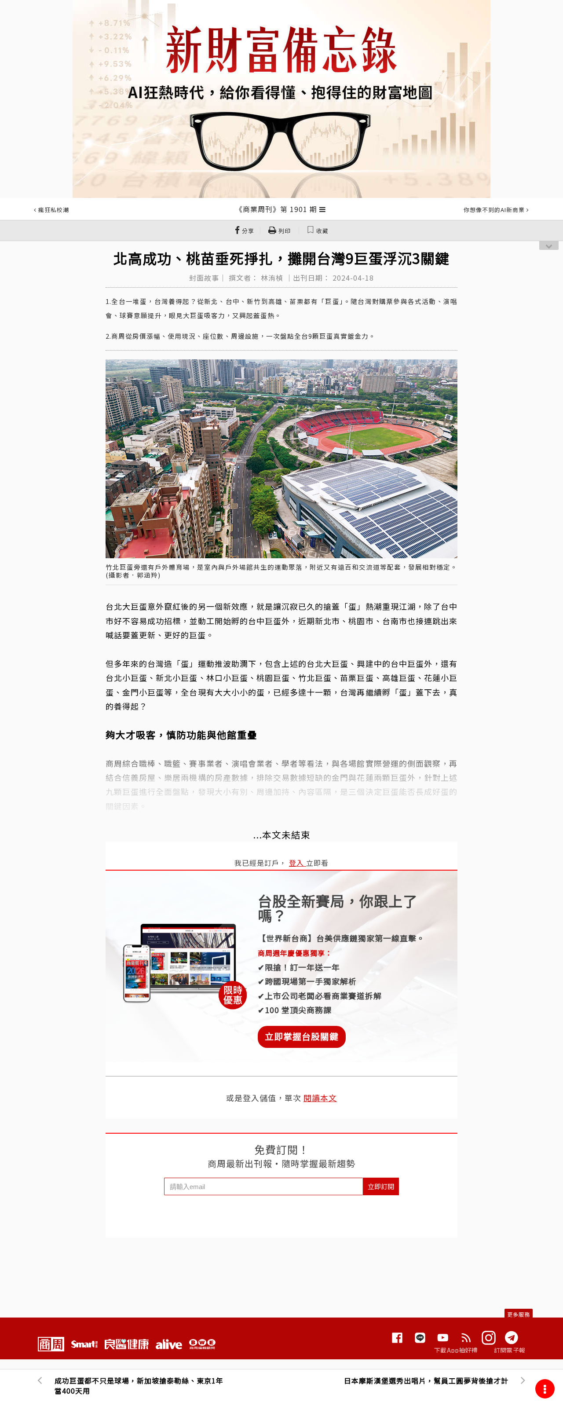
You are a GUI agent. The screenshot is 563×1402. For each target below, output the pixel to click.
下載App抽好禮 (456, 1350)
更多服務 (518, 1314)
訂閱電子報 (509, 1350)
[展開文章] (322, 209)
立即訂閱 (381, 1186)
